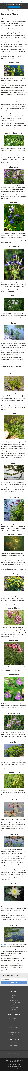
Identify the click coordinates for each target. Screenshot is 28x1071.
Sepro (14, 1020)
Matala (14, 1031)
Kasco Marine (14, 1022)
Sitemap (14, 1009)
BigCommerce (16, 1064)
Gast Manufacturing (14, 1024)
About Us (14, 1006)
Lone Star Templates (16, 1066)
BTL (14, 1025)
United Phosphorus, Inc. (14, 1027)
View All (14, 1034)
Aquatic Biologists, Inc (14, 1018)
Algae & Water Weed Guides (14, 1002)
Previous (2, 1069)
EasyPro (14, 1017)
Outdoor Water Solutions (14, 1032)
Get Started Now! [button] (14, 7)
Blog (14, 1004)
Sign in (11, 1007)
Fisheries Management (14, 999)
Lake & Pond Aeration (14, 1000)
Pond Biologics (14, 1029)
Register (16, 1007)
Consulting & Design (14, 993)
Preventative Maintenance (14, 995)
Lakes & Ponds (14, 997)
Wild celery (4, 944)
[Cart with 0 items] (23, 1)
